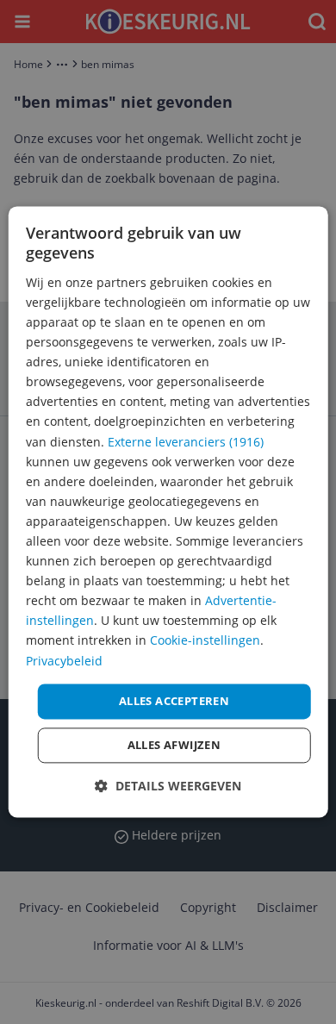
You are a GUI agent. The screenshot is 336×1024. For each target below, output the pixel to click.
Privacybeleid (64, 660)
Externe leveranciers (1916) (186, 442)
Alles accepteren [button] (174, 701)
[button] (168, 786)
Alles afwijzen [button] (174, 745)
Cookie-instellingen (205, 641)
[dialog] (168, 511)
